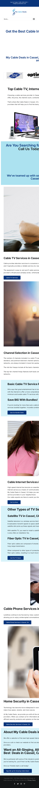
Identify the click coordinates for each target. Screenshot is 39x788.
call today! (25, 766)
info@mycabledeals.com (19, 3)
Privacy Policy (32, 780)
